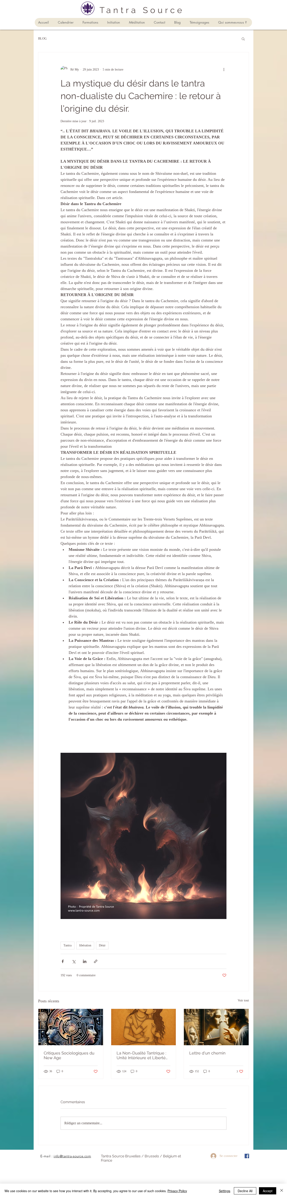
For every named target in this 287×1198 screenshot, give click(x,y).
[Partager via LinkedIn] (85, 961)
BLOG (42, 38)
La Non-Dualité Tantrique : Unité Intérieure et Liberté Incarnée (141, 1055)
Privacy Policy (177, 1191)
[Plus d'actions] (223, 69)
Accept (267, 1191)
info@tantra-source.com (72, 1156)
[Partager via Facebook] (63, 961)
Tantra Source (142, 10)
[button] (243, 38)
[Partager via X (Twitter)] (74, 961)
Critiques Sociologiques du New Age (69, 1055)
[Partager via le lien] (95, 961)
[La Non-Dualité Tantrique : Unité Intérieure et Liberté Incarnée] (143, 1027)
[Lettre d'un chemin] (216, 1027)
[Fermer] (281, 1190)
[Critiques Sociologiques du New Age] (70, 1027)
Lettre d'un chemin (207, 1053)
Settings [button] (224, 1191)
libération (85, 945)
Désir (102, 945)
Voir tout (243, 1000)
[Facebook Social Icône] (247, 1156)
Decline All (245, 1191)
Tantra (67, 945)
